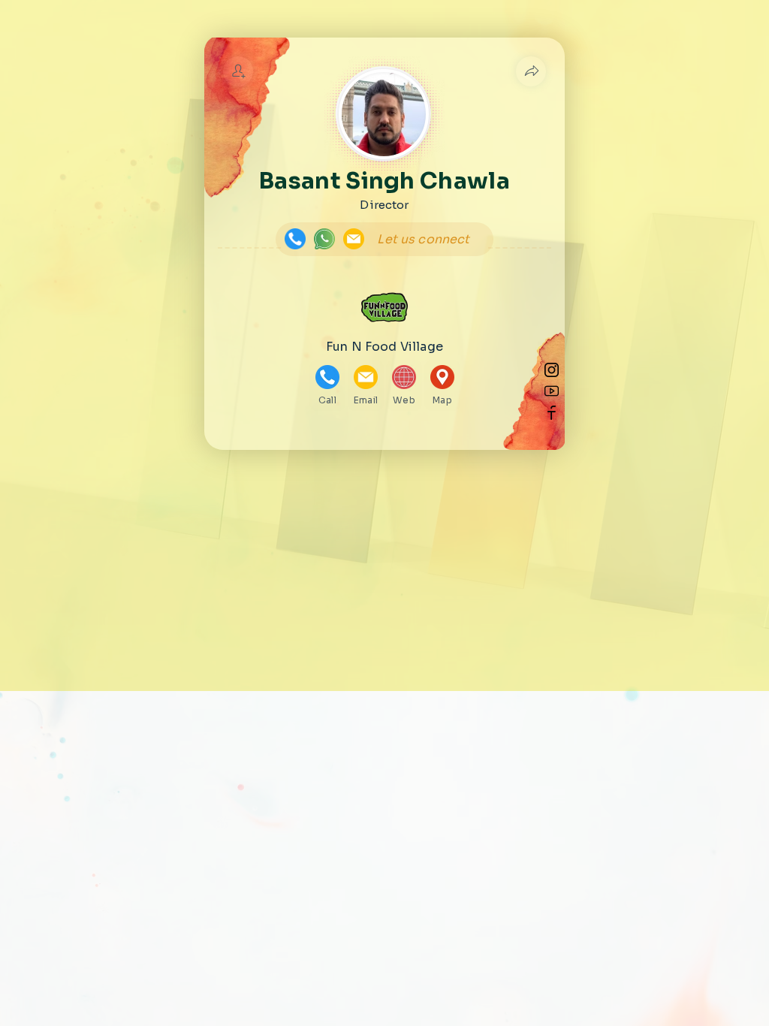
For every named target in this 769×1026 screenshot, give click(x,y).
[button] (531, 71)
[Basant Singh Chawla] (238, 71)
